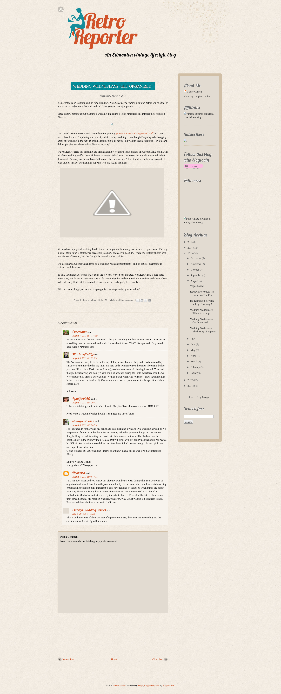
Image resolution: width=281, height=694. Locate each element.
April (193, 355)
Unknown (78, 473)
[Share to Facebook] (149, 300)
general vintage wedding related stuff (134, 133)
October (195, 269)
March (194, 361)
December (196, 258)
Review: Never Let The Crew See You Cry (202, 293)
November (196, 263)
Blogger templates (152, 685)
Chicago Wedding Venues (89, 510)
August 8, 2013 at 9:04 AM (84, 476)
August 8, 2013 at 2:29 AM (84, 358)
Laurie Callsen (194, 91)
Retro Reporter (119, 685)
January (195, 372)
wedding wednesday (125, 299)
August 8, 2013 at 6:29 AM (84, 402)
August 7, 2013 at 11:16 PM (85, 335)
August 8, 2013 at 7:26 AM (84, 425)
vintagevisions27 (83, 421)
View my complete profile (197, 96)
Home (114, 659)
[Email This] (138, 300)
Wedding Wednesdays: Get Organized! (113, 86)
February (195, 367)
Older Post (157, 659)
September (196, 275)
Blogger (206, 397)
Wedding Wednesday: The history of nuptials (203, 329)
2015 (190, 241)
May (193, 350)
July (193, 338)
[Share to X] (145, 300)
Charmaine (79, 332)
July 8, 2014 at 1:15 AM (83, 513)
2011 (190, 385)
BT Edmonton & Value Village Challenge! (202, 302)
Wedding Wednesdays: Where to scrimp (202, 311)
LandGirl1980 (81, 399)
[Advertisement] (112, 633)
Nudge (140, 685)
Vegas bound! (197, 285)
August (194, 281)
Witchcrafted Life (83, 354)
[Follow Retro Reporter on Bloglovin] (194, 169)
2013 (190, 253)
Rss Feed (61, 10)
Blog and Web (168, 685)
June (193, 344)
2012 (190, 380)
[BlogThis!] (141, 300)
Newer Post (68, 659)
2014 (190, 247)
